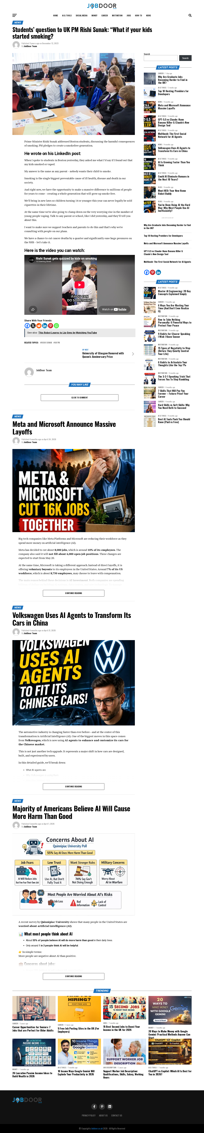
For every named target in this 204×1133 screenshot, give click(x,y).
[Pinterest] (50, 325)
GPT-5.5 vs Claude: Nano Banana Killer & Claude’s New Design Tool (163, 253)
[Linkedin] (44, 325)
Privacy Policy (88, 1115)
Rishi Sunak (46, 343)
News (148, 15)
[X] (33, 325)
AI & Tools (67, 15)
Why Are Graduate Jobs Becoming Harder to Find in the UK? (167, 226)
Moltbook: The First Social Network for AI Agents (167, 261)
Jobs (129, 15)
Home (55, 15)
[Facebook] (27, 325)
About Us (103, 1115)
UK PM (57, 343)
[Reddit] (39, 325)
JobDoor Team (30, 46)
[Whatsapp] (56, 325)
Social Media (81, 15)
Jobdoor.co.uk (97, 1128)
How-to (138, 15)
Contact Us (116, 1115)
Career (104, 15)
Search (147, 54)
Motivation (117, 15)
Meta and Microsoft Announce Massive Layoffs (166, 243)
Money (94, 15)
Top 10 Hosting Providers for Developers (163, 235)
